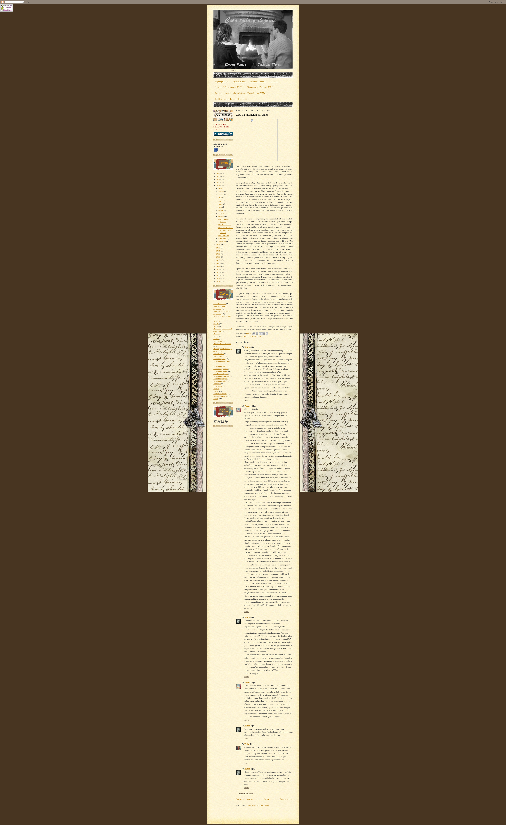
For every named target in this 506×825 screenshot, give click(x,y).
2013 (218, 185)
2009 (218, 173)
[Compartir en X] (260, 333)
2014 (218, 244)
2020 (218, 263)
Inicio (266, 799)
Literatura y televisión (221, 376)
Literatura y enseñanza (221, 361)
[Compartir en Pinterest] (267, 333)
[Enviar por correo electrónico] (253, 333)
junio (220, 204)
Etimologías (217, 341)
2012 (218, 182)
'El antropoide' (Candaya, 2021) (260, 87)
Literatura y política (220, 371)
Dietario (216, 334)
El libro (216, 336)
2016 (218, 251)
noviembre (222, 238)
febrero (221, 191)
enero (220, 188)
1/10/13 (246, 763)
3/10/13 (246, 788)
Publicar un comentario (246, 794)
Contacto (274, 81)
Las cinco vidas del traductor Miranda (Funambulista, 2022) (240, 93)
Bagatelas (216, 321)
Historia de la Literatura (222, 343)
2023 (218, 272)
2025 (218, 278)
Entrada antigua (286, 799)
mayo (220, 201)
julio (220, 207)
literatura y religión (220, 373)
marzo (220, 194)
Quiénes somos (239, 81)
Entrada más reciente (244, 799)
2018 (218, 257)
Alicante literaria (219, 304)
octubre (221, 216)
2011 (218, 179)
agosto (221, 210)
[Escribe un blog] (257, 333)
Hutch (247, 347)
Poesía (215, 391)
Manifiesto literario (258, 81)
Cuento (216, 324)
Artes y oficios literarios (222, 316)
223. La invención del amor (224, 220)
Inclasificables (218, 353)
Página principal (221, 81)
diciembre (222, 241)
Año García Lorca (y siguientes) (220, 307)
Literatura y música (220, 366)
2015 (218, 248)
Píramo (247, 405)
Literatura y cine (219, 358)
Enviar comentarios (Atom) (258, 805)
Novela (216, 388)
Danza (215, 326)
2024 (218, 275)
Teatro (215, 398)
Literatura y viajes (220, 378)
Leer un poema (218, 356)
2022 (218, 269)
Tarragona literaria (220, 396)
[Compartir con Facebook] (263, 333)
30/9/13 (246, 738)
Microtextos (217, 386)
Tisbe (246, 744)
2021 (218, 266)
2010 (218, 176)
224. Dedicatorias (224, 225)
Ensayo (216, 338)
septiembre (222, 213)
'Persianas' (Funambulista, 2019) (228, 87)
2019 (218, 260)
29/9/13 (246, 400)
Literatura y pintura (220, 368)
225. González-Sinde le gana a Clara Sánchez (225, 230)
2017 (218, 254)
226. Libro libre (223, 235)
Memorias (217, 383)
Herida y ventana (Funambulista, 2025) (231, 99)
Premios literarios (220, 393)
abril (220, 198)
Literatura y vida (219, 381)
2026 (218, 281)
